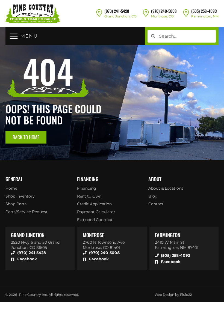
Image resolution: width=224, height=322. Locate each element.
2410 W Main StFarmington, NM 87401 (176, 245)
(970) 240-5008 (164, 11)
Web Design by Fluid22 (173, 295)
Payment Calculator (96, 211)
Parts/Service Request (26, 211)
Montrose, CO (162, 16)
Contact (156, 203)
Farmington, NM (205, 16)
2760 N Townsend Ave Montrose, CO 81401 (104, 245)
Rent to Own (89, 196)
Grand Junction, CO (120, 16)
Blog (153, 196)
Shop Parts (15, 203)
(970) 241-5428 (116, 11)
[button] (24, 36)
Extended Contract (95, 219)
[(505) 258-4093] (186, 13)
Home (11, 188)
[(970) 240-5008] (146, 13)
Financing (86, 188)
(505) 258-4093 (204, 11)
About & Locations (165, 188)
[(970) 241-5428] (99, 13)
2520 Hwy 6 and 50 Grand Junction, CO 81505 (35, 245)
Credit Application (94, 203)
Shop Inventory (20, 196)
